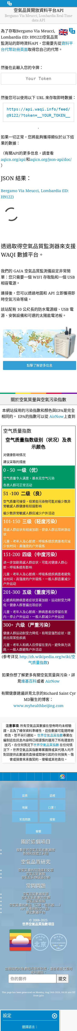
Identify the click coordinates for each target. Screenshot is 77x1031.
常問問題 (36, 886)
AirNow (56, 416)
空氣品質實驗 (35, 873)
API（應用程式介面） (35, 908)
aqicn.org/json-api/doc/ (50, 159)
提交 (62, 978)
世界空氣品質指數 (50, 735)
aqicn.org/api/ (13, 159)
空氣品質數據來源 (36, 894)
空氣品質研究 (35, 862)
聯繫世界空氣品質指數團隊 (35, 850)
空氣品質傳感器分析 (35, 877)
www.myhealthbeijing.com (38, 705)
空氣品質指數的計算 (35, 897)
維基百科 (29, 681)
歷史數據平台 (35, 912)
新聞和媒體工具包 (36, 853)
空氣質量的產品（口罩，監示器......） (35, 905)
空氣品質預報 (35, 901)
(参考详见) (38, 546)
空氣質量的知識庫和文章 (35, 870)
